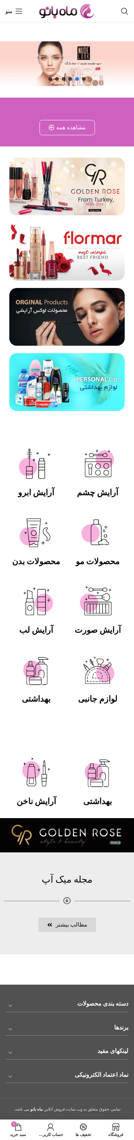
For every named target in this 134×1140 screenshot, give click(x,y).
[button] (84, 79)
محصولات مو (98, 561)
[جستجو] (124, 11)
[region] (67, 63)
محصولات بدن (36, 561)
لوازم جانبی (98, 698)
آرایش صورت (98, 629)
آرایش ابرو (36, 492)
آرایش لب (36, 629)
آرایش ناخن (36, 801)
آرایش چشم (97, 492)
